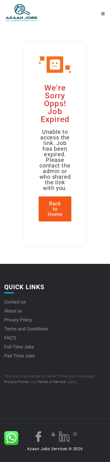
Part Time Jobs (19, 356)
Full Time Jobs (19, 347)
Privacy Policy (18, 320)
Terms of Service (52, 382)
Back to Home (55, 209)
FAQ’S (10, 338)
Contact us (15, 302)
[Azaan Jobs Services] (29, 12)
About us (13, 311)
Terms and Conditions (26, 329)
